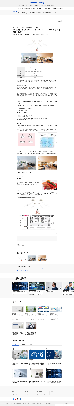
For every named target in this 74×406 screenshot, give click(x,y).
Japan (13, 8)
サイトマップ (11, 403)
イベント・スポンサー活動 (47, 8)
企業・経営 (22, 8)
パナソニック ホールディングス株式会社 (11, 404)
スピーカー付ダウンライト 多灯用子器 (22, 270)
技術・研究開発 (27, 8)
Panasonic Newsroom (18, 387)
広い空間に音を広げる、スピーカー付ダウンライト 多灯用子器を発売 (38, 17)
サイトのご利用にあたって (18, 403)
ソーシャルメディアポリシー (40, 403)
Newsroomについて (52, 398)
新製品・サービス (24, 248)
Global (59, 387)
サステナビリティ (39, 8)
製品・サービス (33, 8)
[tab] (23, 344)
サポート (7, 403)
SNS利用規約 (24, 403)
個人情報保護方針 (48, 403)
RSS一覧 (59, 398)
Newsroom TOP (14, 17)
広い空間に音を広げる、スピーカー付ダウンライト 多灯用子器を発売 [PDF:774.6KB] (29, 268)
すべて (18, 8)
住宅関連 (26, 17)
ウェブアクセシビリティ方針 (31, 403)
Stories (54, 8)
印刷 (59, 21)
